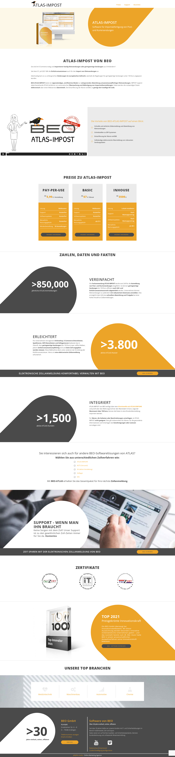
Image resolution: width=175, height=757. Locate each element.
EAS (78, 477)
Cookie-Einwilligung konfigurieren (100, 750)
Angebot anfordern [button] (53, 234)
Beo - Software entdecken (116, 646)
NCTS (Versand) (82, 465)
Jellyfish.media (78, 755)
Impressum (103, 748)
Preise (118, 5)
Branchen (137, 5)
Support (127, 5)
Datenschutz (93, 748)
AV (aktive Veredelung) (84, 469)
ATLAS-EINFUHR (82, 462)
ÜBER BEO (70, 742)
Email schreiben (66, 737)
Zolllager (80, 473)
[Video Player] (44, 131)
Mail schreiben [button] (147, 373)
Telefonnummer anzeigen (70, 735)
